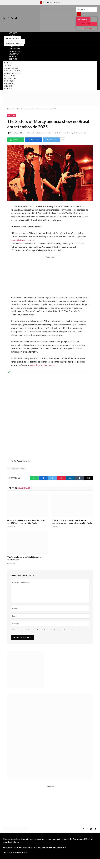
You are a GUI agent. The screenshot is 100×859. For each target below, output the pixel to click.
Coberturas (10, 76)
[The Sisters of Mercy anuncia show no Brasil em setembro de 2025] (50, 173)
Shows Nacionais (11, 68)
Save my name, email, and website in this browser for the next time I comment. (43, 630)
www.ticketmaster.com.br (22, 240)
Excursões (9, 83)
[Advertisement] (50, 276)
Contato (13, 59)
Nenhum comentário (63, 133)
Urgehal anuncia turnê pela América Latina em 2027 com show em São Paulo (26, 521)
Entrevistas (10, 78)
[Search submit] (79, 14)
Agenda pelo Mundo (12, 73)
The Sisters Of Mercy (17, 469)
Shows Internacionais (13, 71)
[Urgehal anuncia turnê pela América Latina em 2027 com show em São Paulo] (27, 505)
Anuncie (8, 86)
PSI (64, 847)
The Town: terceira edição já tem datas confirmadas (24, 558)
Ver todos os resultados (86, 24)
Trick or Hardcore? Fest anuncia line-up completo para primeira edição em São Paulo (72, 521)
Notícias (8, 63)
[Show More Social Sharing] (62, 139)
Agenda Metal (19, 133)
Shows (12, 36)
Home (9, 109)
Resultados (83, 19)
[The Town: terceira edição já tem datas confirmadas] (27, 542)
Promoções (9, 81)
